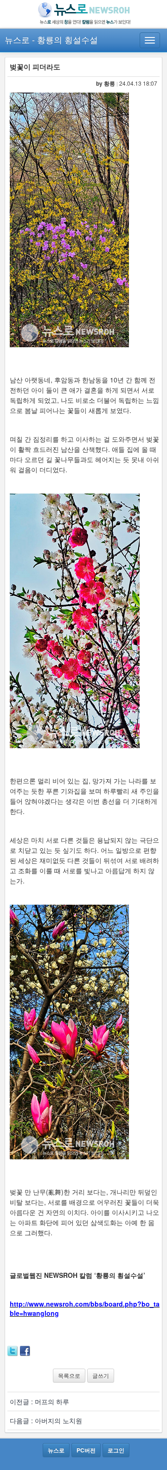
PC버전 (86, 1450)
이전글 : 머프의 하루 (39, 1401)
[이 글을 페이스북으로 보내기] (25, 1350)
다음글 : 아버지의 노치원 (46, 1420)
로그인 (116, 1450)
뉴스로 (17, 39)
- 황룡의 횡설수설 (65, 39)
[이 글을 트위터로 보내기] (12, 1350)
